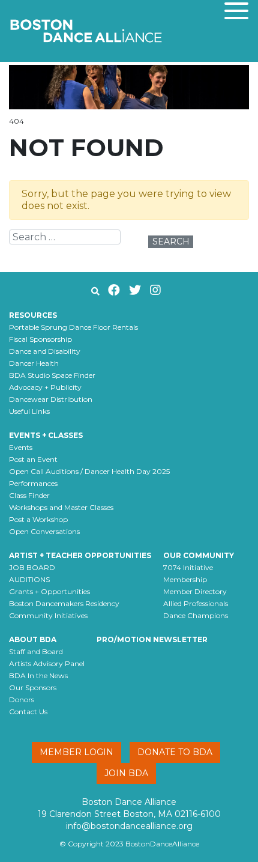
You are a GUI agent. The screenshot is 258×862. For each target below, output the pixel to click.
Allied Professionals (195, 603)
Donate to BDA (174, 752)
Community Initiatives (48, 615)
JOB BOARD (32, 567)
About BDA (32, 639)
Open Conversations (44, 531)
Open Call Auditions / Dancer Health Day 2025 (89, 471)
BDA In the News (38, 675)
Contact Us (28, 711)
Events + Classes (46, 435)
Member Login (76, 752)
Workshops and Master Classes (61, 507)
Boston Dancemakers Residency (64, 603)
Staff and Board (36, 651)
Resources (33, 315)
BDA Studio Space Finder (52, 375)
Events (20, 447)
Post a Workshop (38, 519)
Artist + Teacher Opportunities (80, 555)
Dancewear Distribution (50, 399)
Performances (33, 483)
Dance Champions (195, 615)
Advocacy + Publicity (45, 387)
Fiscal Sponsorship (40, 339)
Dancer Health (34, 363)
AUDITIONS (29, 579)
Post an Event (33, 459)
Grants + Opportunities (49, 591)
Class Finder (29, 495)
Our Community (198, 555)
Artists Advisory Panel (47, 663)
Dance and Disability (44, 351)
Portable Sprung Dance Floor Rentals (73, 327)
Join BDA (126, 773)
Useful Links (29, 411)
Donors (21, 699)
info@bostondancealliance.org (129, 826)
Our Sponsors (32, 687)
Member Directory (195, 591)
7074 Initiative (188, 567)
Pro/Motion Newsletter (152, 639)
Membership (185, 579)
